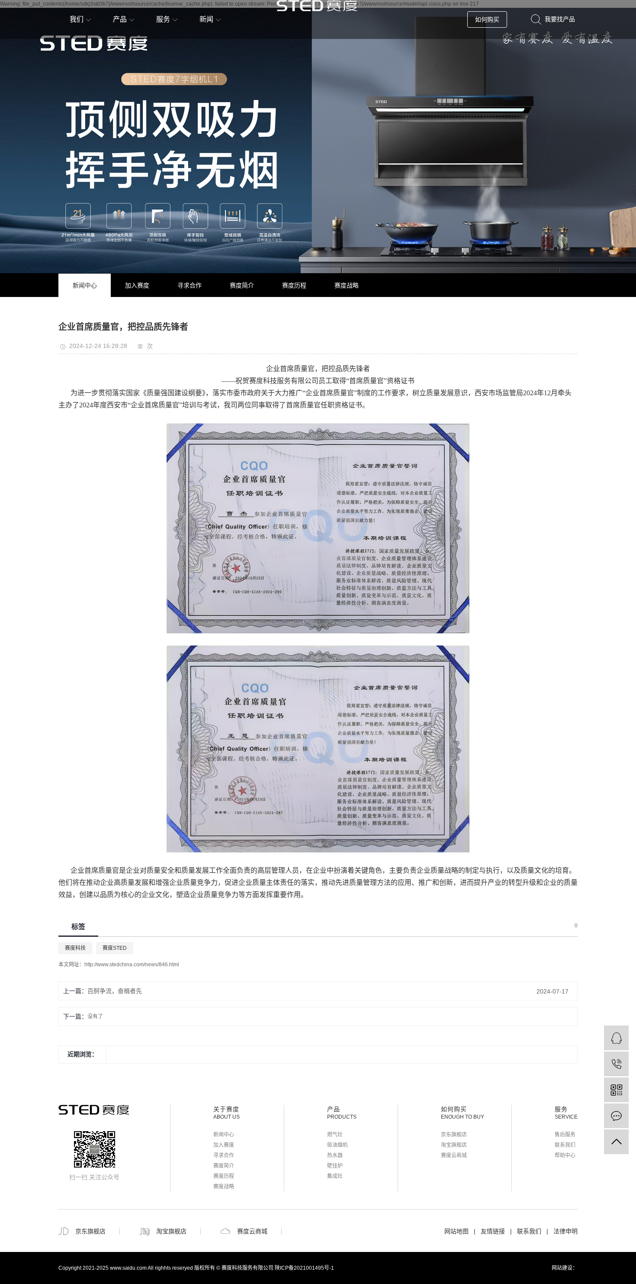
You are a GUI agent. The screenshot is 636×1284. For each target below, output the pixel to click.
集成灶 (335, 1176)
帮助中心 (565, 1155)
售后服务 (565, 1135)
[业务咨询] (616, 1038)
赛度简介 (242, 285)
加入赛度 (137, 285)
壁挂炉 (335, 1166)
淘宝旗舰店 (454, 1145)
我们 (77, 19)
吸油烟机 (337, 1145)
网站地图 (456, 1231)
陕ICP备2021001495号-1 (304, 1268)
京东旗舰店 (454, 1135)
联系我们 (565, 1145)
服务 (163, 19)
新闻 (206, 19)
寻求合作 (189, 285)
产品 (120, 19)
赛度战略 (346, 285)
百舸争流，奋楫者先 (114, 990)
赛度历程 (294, 285)
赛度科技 (75, 948)
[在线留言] (616, 1115)
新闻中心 (85, 285)
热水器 (335, 1155)
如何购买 (487, 19)
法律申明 (565, 1231)
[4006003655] (616, 1064)
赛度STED (115, 948)
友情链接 (493, 1231)
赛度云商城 (454, 1155)
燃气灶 (335, 1135)
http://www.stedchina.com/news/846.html (131, 964)
